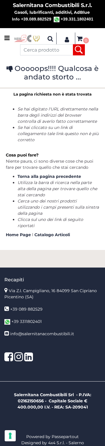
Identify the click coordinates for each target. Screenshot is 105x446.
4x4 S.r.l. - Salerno (66, 442)
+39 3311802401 (26, 321)
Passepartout (65, 436)
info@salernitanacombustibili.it (42, 333)
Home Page (19, 234)
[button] (79, 49)
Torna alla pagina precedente (49, 176)
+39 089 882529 (26, 309)
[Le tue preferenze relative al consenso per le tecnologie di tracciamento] (10, 435)
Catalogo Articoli (52, 234)
